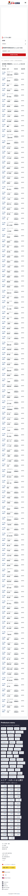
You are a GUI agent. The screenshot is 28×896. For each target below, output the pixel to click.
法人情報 (4, 845)
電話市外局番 (5, 847)
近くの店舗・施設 (6, 843)
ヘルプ (3, 860)
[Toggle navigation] (25, 2)
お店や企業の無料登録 (7, 853)
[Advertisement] (14, 21)
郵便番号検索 (13, 54)
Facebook (5, 882)
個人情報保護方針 (6, 856)
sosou (18, 893)
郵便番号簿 (4, 849)
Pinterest (5, 885)
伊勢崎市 (4, 43)
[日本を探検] (14, 2)
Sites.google (6, 887)
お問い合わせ (5, 855)
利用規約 (4, 858)
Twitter (5, 884)
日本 (5, 875)
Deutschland (7, 872)
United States (7, 877)
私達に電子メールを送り (9, 867)
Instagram (5, 889)
